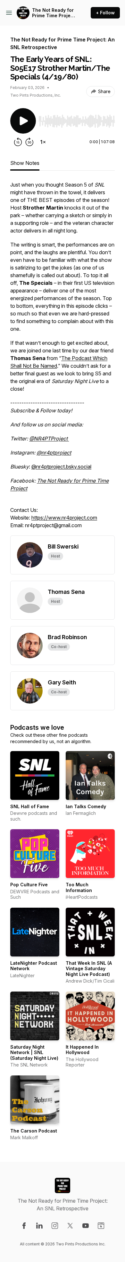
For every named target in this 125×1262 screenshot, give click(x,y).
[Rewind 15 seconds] (17, 141)
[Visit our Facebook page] (24, 1225)
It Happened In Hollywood (82, 1049)
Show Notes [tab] (24, 163)
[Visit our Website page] (101, 1225)
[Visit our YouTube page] (85, 1225)
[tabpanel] (62, 358)
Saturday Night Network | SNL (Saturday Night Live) (34, 1052)
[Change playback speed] (43, 141)
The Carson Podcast (33, 1130)
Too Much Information (79, 887)
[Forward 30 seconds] (29, 141)
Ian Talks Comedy (86, 806)
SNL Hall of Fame (29, 806)
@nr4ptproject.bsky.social (61, 466)
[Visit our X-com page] (70, 1225)
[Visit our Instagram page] (55, 1225)
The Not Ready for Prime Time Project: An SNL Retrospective (54, 12)
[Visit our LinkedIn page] (39, 1225)
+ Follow (105, 12)
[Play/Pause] (23, 121)
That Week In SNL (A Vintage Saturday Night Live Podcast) (89, 968)
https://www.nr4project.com (64, 517)
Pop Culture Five (29, 884)
